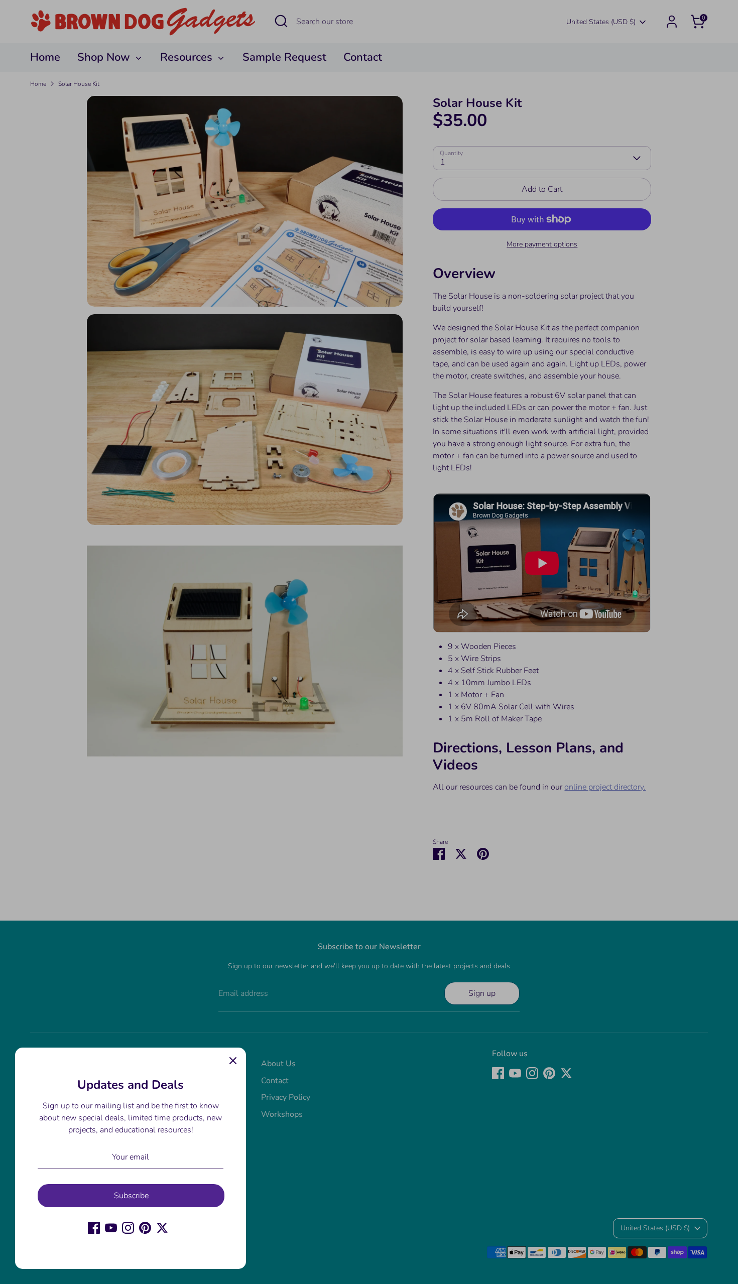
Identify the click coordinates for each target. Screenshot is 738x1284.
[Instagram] (128, 1228)
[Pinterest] (145, 1228)
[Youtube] (111, 1228)
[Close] (233, 1061)
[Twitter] (162, 1228)
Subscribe (131, 1195)
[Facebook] (94, 1228)
